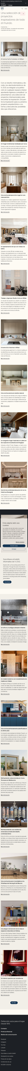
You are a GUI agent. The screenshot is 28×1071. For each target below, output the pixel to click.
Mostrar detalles (20, 542)
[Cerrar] (25, 3)
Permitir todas (14, 545)
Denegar (14, 549)
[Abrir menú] (26, 8)
